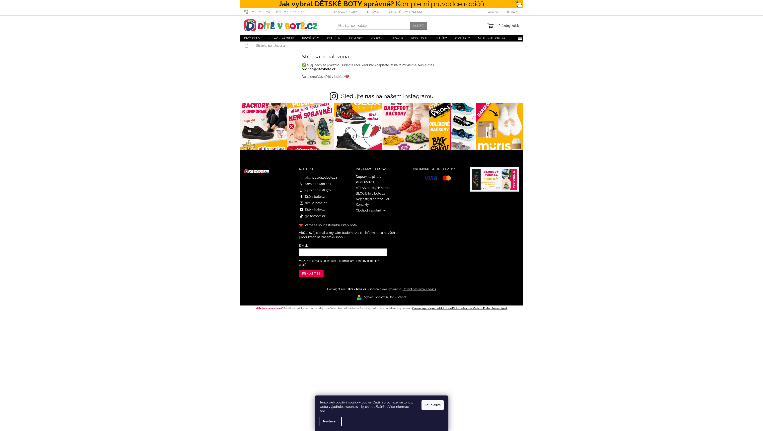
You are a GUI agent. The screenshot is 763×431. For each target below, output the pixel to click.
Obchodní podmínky (371, 210)
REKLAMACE (373, 11)
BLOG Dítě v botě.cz (370, 193)
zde (322, 411)
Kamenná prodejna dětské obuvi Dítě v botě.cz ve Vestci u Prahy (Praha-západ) (459, 308)
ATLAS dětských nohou (405, 11)
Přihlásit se (311, 273)
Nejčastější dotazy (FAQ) (373, 199)
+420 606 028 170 (318, 190)
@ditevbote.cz (315, 216)
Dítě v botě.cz (315, 197)
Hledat (418, 25)
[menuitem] (252, 38)
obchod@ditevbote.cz (319, 69)
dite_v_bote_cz (316, 203)
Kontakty (362, 205)
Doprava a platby (345, 11)
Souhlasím (432, 405)
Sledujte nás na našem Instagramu (387, 96)
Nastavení (330, 421)
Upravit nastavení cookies (419, 289)
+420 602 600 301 (318, 184)
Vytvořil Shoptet (374, 297)
